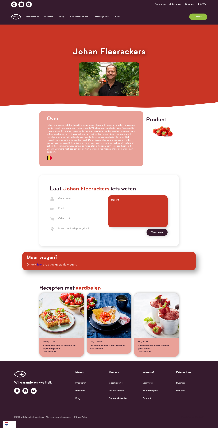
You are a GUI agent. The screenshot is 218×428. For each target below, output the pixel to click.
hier (39, 264)
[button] (32, 17)
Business (189, 4)
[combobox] (9, 424)
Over (117, 17)
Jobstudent (175, 4)
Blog (61, 17)
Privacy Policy (80, 417)
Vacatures (160, 4)
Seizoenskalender (79, 17)
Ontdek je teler (101, 17)
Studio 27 (199, 417)
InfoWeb (202, 4)
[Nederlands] (9, 423)
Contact (198, 17)
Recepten (48, 17)
